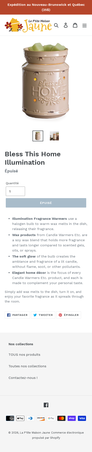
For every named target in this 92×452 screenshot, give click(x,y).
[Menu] (84, 25)
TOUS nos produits (24, 355)
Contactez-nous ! (23, 378)
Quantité (12, 183)
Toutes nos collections (27, 366)
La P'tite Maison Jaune (35, 432)
